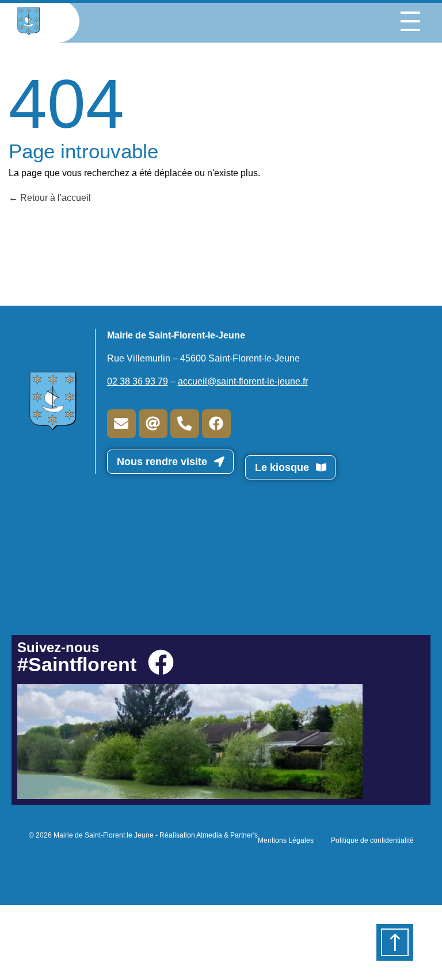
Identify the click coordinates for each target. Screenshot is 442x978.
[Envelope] (121, 423)
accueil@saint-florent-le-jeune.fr (243, 381)
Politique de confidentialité (372, 840)
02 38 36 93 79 (137, 381)
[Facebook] (216, 423)
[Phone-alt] (184, 423)
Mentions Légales (286, 840)
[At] (153, 423)
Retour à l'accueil (54, 198)
